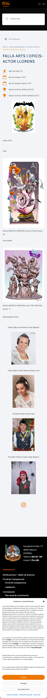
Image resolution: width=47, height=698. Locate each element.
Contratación (9, 592)
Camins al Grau (32, 47)
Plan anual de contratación (17, 595)
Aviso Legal (36, 694)
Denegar (23, 683)
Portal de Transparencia (13, 579)
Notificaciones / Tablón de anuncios (19, 575)
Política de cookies (12, 694)
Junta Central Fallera (16, 47)
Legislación (10, 587)
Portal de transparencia (15, 583)
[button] (44, 601)
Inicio (5, 47)
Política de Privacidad (25, 694)
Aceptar (23, 677)
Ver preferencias (23, 689)
